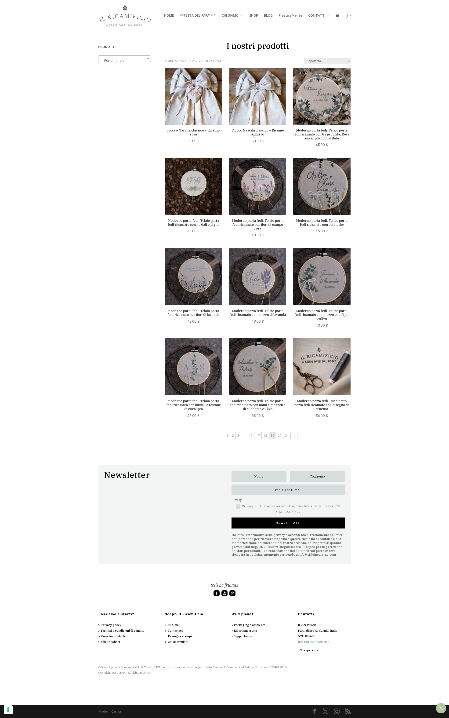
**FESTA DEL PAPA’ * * (198, 16)
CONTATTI (317, 16)
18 (265, 435)
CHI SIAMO (230, 16)
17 (258, 435)
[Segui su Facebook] (217, 593)
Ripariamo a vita (245, 630)
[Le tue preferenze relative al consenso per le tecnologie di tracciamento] (8, 709)
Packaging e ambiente (249, 625)
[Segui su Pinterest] (232, 593)
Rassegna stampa (180, 636)
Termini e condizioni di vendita (122, 630)
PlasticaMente (290, 16)
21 (287, 435)
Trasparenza (309, 650)
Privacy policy (111, 625)
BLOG (268, 16)
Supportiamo (243, 636)
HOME (169, 16)
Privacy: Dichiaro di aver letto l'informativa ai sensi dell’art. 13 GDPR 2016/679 (291, 509)
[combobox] (124, 58)
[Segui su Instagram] (224, 593)
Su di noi (174, 625)
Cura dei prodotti (113, 636)
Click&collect (110, 642)
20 (280, 435)
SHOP (253, 16)
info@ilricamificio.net (313, 642)
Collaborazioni (178, 642)
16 (251, 435)
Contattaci (175, 630)
